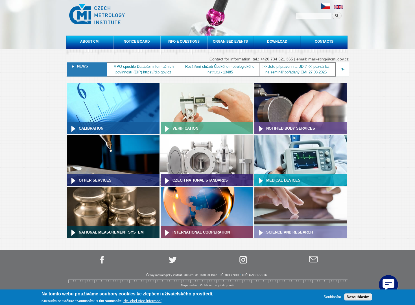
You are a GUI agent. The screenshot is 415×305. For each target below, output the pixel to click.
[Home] (97, 15)
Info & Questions (184, 41)
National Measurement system (111, 232)
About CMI (89, 41)
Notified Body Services (290, 128)
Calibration (91, 128)
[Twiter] (172, 262)
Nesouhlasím (358, 297)
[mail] (313, 262)
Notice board (137, 41)
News (82, 66)
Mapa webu (189, 285)
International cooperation (201, 232)
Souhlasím (332, 297)
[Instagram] (243, 262)
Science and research (289, 232)
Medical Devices (283, 180)
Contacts (324, 41)
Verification (185, 128)
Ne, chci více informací (142, 301)
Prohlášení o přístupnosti (217, 285)
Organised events (230, 41)
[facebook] (101, 262)
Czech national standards (200, 180)
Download (277, 41)
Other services (95, 180)
